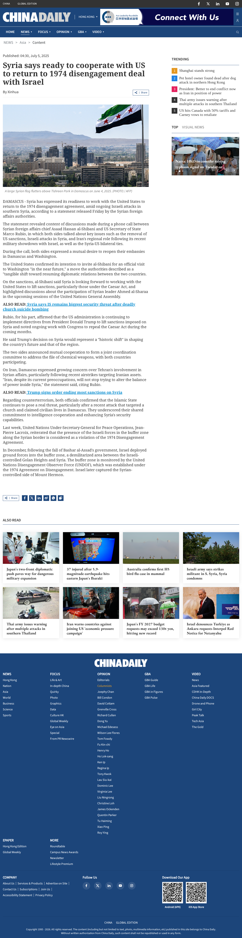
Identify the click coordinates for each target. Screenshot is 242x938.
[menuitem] (86, 17)
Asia (23, 42)
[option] (205, 156)
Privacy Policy (44, 895)
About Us (8, 883)
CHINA (6, 4)
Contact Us (9, 889)
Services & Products (30, 883)
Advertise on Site (56, 883)
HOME (10, 32)
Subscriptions (28, 889)
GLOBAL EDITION (27, 4)
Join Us (45, 889)
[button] (176, 171)
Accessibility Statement (17, 895)
